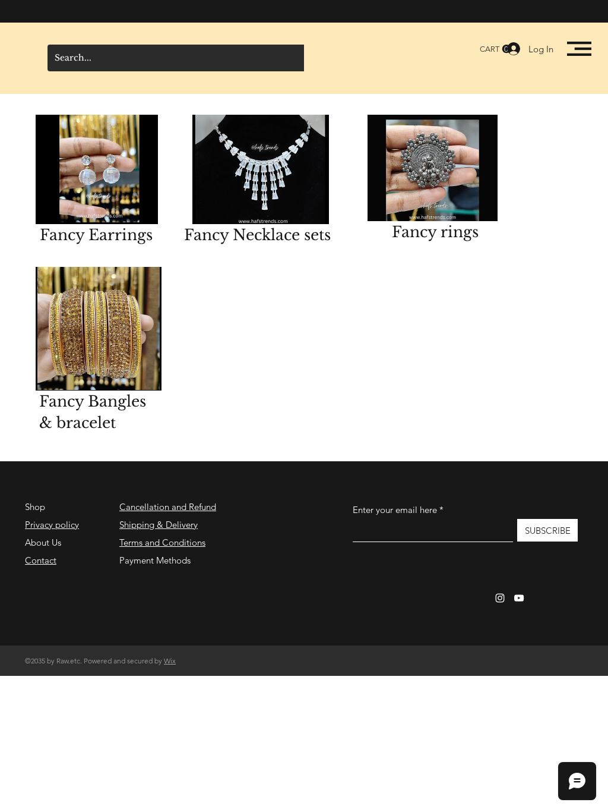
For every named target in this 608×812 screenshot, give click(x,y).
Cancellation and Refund (167, 506)
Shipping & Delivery (158, 524)
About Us (43, 542)
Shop (35, 506)
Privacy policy (52, 524)
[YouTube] (519, 598)
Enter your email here (395, 509)
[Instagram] (500, 598)
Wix (170, 660)
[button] (579, 49)
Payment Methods (156, 560)
